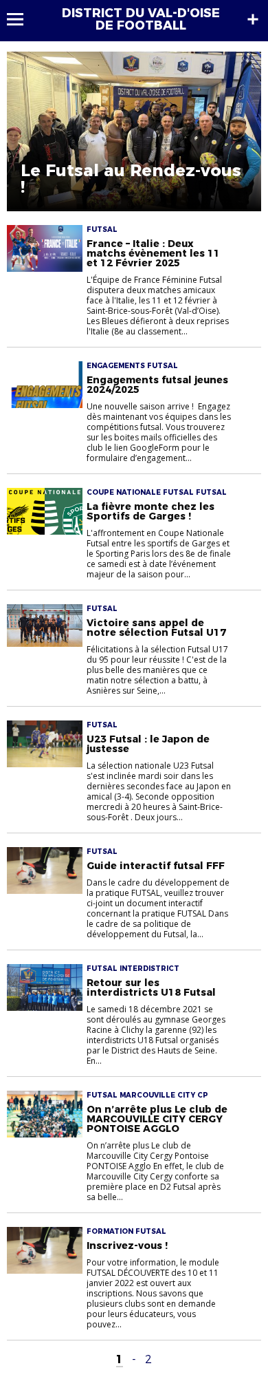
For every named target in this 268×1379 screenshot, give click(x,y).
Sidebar (253, 19)
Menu (21, 19)
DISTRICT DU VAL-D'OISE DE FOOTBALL (141, 19)
